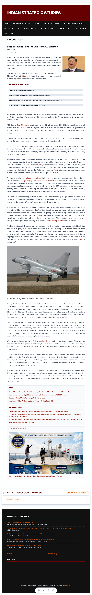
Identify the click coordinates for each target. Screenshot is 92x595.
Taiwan (80, 239)
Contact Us (9, 33)
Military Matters (12, 29)
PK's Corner (80, 29)
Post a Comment (13, 499)
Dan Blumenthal (23, 125)
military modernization (34, 178)
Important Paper (51, 24)
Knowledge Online (21, 24)
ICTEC (37, 24)
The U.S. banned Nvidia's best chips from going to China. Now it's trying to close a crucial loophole (39, 528)
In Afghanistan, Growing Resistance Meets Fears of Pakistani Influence (30, 534)
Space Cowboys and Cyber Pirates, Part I (20, 522)
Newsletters (30, 29)
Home (6, 24)
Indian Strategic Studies (34, 12)
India (40, 165)
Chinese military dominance (55, 221)
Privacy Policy (52, 554)
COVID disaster (48, 341)
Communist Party (43, 181)
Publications (64, 29)
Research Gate (47, 29)
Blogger (67, 585)
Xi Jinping (24, 76)
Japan (56, 170)
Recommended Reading (74, 24)
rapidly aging (27, 181)
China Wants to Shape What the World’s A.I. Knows (24, 545)
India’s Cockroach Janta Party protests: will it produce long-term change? (31, 539)
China (17, 146)
